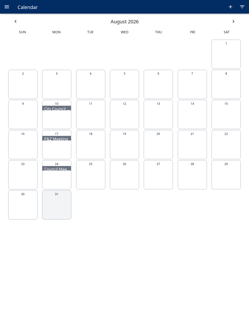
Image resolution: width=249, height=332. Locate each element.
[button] (6, 6)
